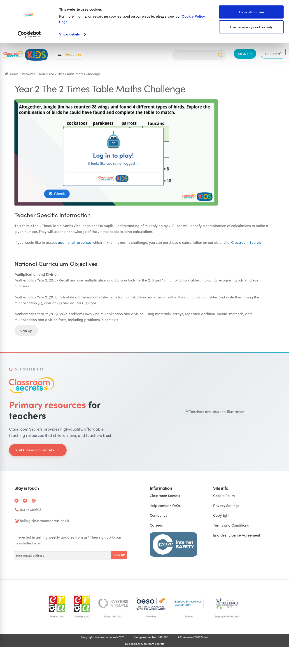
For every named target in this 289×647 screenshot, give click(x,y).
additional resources (74, 242)
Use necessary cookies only (251, 26)
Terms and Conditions (231, 525)
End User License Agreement (236, 535)
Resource (28, 73)
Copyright (221, 515)
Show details (69, 34)
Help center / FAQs (165, 505)
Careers (156, 525)
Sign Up (26, 330)
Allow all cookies (251, 11)
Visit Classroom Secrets (34, 449)
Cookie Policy (224, 495)
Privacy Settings (226, 505)
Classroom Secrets (246, 242)
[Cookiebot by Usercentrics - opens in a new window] (29, 34)
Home (14, 73)
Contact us (158, 515)
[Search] (220, 55)
